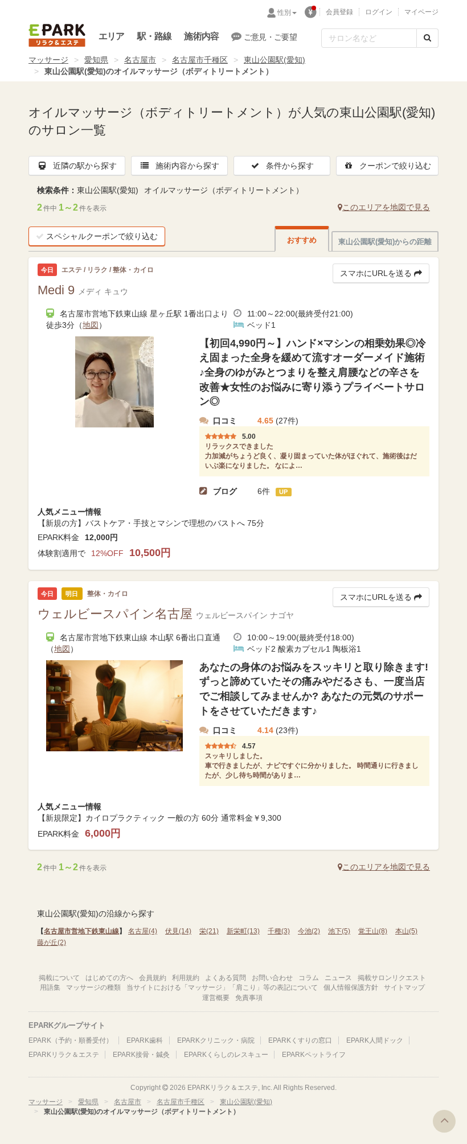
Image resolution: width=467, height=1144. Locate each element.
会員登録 (339, 12)
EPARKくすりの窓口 (300, 1040)
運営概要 (216, 998)
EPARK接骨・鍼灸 (141, 1055)
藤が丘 (51, 943)
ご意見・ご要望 (270, 37)
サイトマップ (404, 987)
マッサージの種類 (93, 987)
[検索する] (427, 38)
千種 (279, 931)
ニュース (338, 978)
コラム (308, 978)
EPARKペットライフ (314, 1055)
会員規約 (152, 978)
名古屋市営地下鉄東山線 (81, 931)
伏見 (178, 931)
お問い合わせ (272, 978)
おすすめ (302, 240)
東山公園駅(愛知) (274, 59)
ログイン (378, 12)
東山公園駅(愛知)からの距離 (385, 241)
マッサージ (48, 59)
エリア (112, 36)
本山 (406, 931)
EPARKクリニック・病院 (216, 1040)
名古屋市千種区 (200, 59)
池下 (339, 931)
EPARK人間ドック (374, 1040)
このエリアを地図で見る (386, 207)
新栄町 (243, 931)
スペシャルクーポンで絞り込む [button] (102, 236)
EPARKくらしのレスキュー (226, 1055)
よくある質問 (225, 978)
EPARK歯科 (144, 1040)
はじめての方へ (109, 978)
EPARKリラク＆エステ (56, 35)
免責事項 (249, 998)
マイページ (421, 12)
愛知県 (96, 59)
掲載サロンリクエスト (392, 978)
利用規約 (185, 978)
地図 (91, 325)
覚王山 (372, 931)
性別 (284, 13)
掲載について (59, 978)
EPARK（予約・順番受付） (70, 1040)
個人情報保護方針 (350, 987)
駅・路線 (154, 36)
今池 (309, 931)
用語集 (50, 987)
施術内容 (201, 36)
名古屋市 (140, 59)
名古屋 (142, 931)
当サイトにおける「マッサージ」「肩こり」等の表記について (222, 987)
